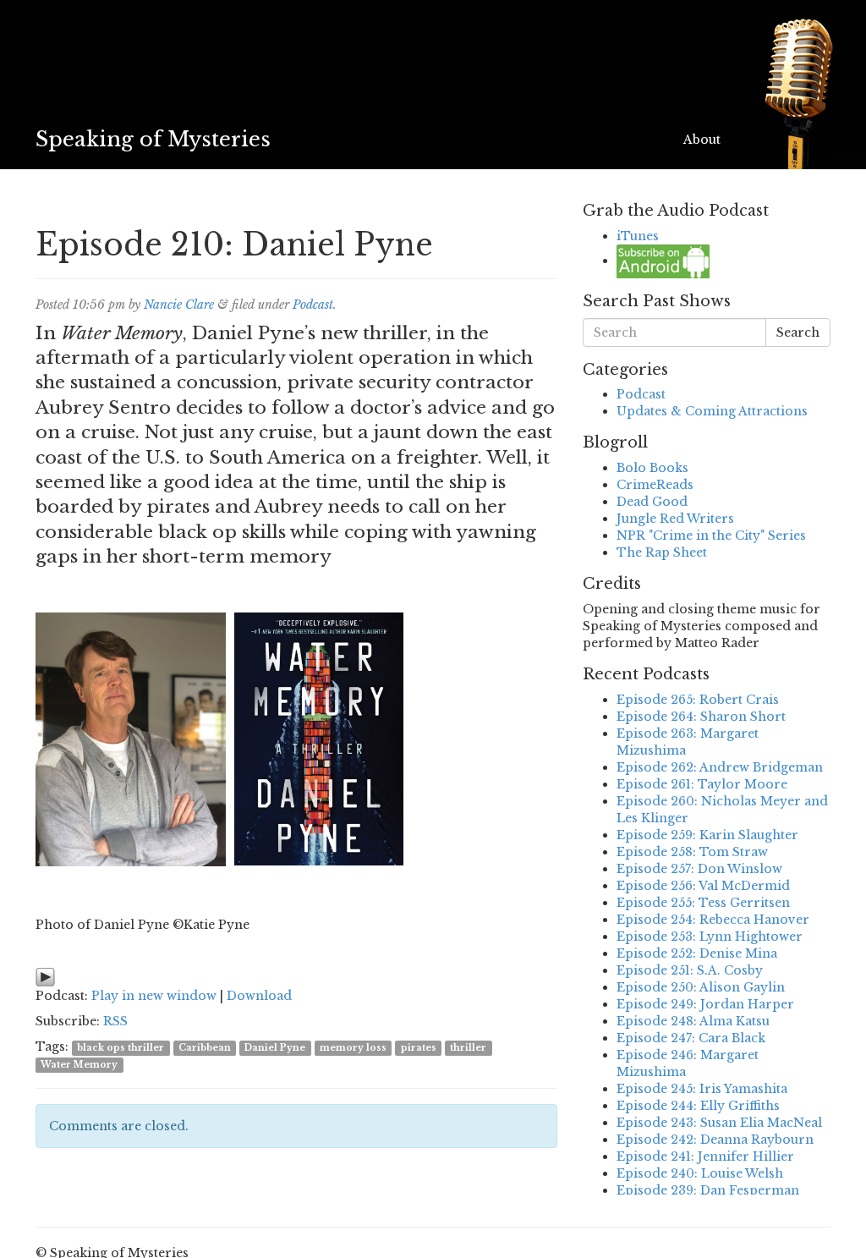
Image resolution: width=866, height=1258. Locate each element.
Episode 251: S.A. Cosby (690, 970)
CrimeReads (655, 484)
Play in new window (153, 995)
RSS (115, 1021)
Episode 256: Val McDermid (703, 885)
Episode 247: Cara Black (691, 1038)
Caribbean (204, 1047)
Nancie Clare (179, 304)
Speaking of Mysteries (153, 139)
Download (259, 995)
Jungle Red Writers (675, 518)
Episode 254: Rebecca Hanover (713, 919)
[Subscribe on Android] (663, 260)
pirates (418, 1047)
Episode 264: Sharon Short (701, 716)
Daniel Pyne (274, 1047)
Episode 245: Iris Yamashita (702, 1088)
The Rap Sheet (662, 552)
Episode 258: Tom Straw (692, 852)
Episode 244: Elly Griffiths (698, 1105)
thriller (468, 1047)
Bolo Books (652, 467)
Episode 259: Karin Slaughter (707, 835)
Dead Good (652, 501)
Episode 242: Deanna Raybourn (715, 1139)
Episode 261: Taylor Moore (702, 784)
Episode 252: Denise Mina (697, 953)
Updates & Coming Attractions (712, 411)
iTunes (638, 236)
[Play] (45, 976)
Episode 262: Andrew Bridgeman (720, 767)
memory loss (353, 1047)
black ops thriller (120, 1047)
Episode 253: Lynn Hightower (710, 936)
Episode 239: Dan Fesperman (708, 1190)
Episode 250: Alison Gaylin (701, 987)
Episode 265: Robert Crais (698, 699)
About (702, 139)
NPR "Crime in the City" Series (711, 535)
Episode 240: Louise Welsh (700, 1173)
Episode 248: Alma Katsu (693, 1021)
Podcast (313, 304)
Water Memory (79, 1064)
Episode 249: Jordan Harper (705, 1004)
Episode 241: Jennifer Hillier (705, 1156)
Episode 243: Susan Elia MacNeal (719, 1122)
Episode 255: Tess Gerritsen (703, 902)
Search (797, 332)
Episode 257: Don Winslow (699, 868)
